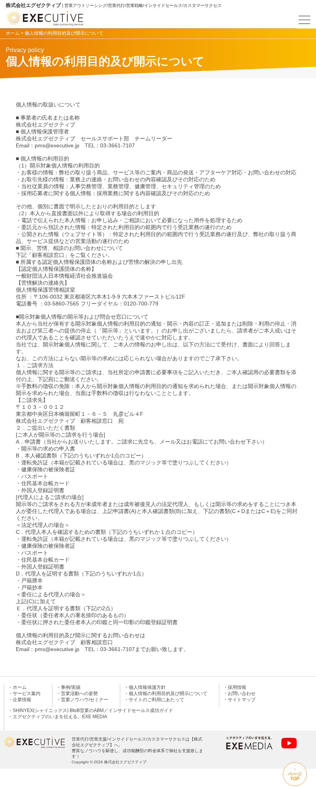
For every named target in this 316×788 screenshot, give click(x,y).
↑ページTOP (295, 774)
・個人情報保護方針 (145, 687)
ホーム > (15, 33)
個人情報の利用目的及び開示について (64, 33)
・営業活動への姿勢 (77, 693)
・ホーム (17, 687)
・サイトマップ (239, 699)
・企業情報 (19, 699)
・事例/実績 (68, 687)
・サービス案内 (24, 693)
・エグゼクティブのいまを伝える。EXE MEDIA (57, 716)
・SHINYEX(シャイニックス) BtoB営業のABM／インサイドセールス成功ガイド (90, 710)
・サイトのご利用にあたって (154, 699)
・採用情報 (234, 687)
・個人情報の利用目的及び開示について (165, 693)
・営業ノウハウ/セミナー (82, 699)
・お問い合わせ (239, 693)
